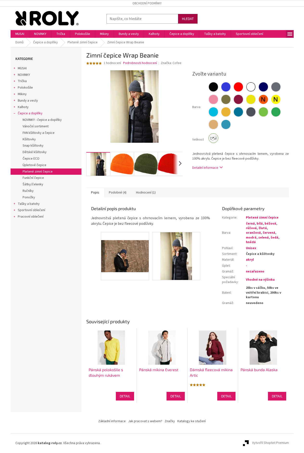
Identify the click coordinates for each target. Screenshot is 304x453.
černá (250, 223)
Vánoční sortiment (36, 126)
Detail (125, 396)
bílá (260, 223)
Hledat (188, 19)
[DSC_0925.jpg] (176, 255)
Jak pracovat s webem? (145, 421)
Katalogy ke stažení (191, 421)
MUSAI (22, 68)
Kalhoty (23, 107)
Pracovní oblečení (30, 216)
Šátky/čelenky (33, 184)
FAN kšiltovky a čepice (39, 132)
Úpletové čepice (34, 165)
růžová (251, 228)
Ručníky (28, 190)
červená (269, 232)
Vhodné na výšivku (260, 279)
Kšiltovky (29, 139)
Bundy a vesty (28, 100)
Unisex (251, 248)
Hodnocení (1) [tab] (146, 192)
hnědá (251, 242)
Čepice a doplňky (30, 113)
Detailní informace (205, 167)
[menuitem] (20, 34)
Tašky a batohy (29, 203)
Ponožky (29, 197)
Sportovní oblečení (31, 210)
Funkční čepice (33, 177)
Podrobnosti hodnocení (140, 63)
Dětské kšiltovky (35, 152)
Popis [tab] (95, 192)
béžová (270, 223)
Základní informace (112, 421)
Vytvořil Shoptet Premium (270, 443)
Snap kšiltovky (33, 145)
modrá (251, 237)
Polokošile (25, 87)
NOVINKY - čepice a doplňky (42, 119)
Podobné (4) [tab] (117, 192)
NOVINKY (24, 74)
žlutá (263, 228)
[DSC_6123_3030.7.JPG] (125, 248)
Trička (22, 81)
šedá (274, 237)
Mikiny (22, 94)
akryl (250, 259)
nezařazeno (255, 271)
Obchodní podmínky (147, 3)
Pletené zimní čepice (38, 171)
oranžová (253, 232)
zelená (263, 237)
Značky (170, 421)
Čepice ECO (31, 158)
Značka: (171, 63)
